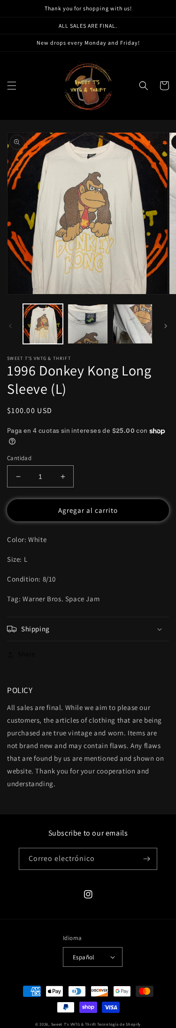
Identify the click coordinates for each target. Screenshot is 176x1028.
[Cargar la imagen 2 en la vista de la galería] (87, 324)
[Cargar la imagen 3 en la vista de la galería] (133, 324)
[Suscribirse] (146, 859)
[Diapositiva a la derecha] (165, 326)
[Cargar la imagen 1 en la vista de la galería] (43, 324)
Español (83, 957)
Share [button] (26, 654)
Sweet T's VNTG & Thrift (73, 1024)
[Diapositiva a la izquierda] (10, 326)
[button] (11, 85)
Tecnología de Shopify (119, 1024)
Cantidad (19, 458)
